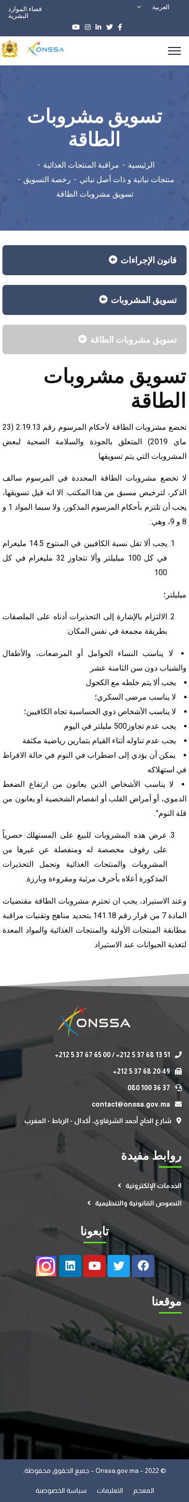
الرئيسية (141, 165)
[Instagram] (46, 1266)
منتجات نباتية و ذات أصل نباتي (126, 179)
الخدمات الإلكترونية (154, 1185)
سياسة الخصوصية (61, 1490)
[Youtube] (94, 1266)
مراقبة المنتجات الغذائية (81, 165)
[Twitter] (119, 1266)
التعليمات (111, 1490)
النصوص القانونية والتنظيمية (138, 1203)
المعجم (143, 1490)
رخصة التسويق (47, 179)
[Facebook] (143, 1266)
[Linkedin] (70, 1266)
